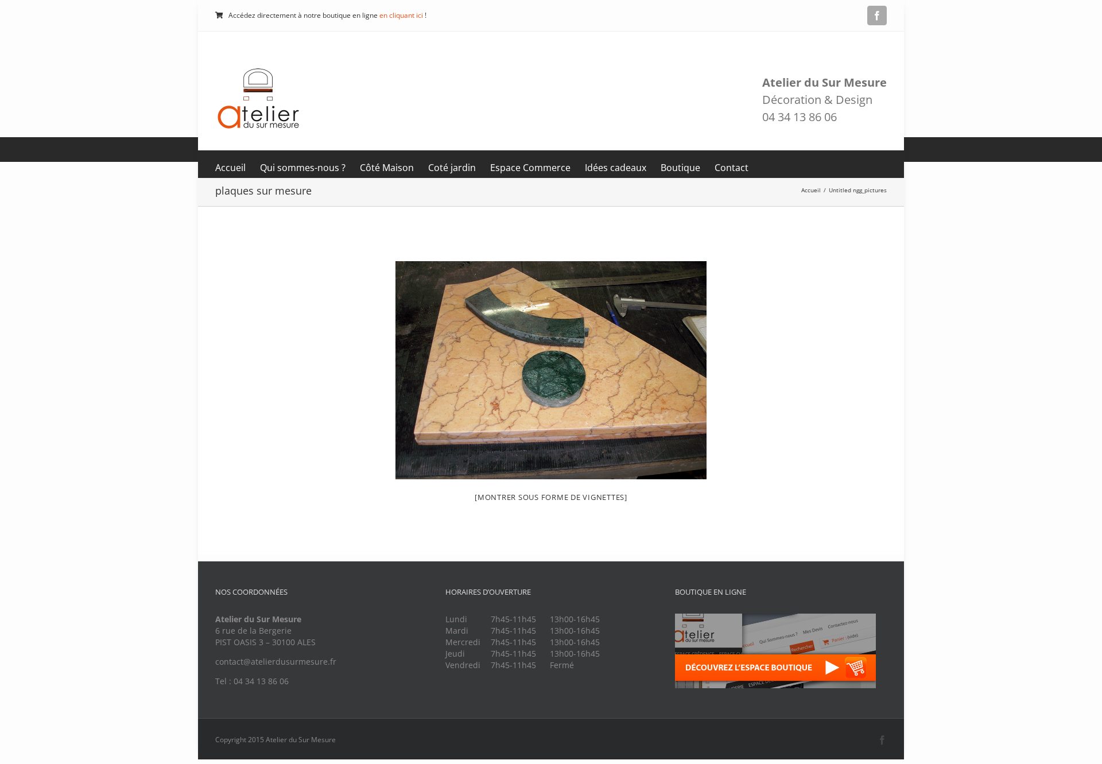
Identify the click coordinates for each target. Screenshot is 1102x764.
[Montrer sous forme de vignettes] (551, 497)
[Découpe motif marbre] (551, 370)
